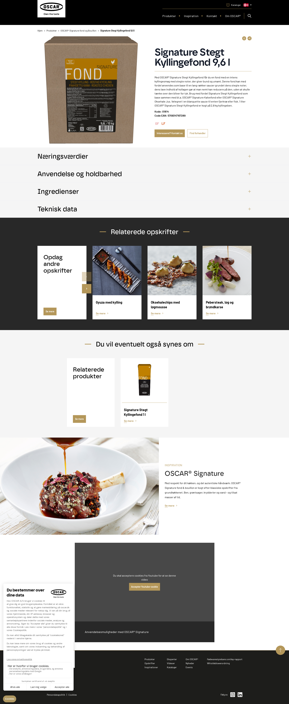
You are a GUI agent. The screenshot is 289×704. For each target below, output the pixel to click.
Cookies (72, 694)
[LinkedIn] (240, 694)
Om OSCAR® (192, 659)
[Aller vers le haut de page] (280, 650)
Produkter (149, 659)
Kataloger (172, 667)
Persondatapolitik (56, 694)
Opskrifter (149, 663)
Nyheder (190, 663)
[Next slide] (86, 288)
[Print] (244, 38)
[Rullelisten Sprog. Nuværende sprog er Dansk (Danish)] (248, 5)
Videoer (171, 663)
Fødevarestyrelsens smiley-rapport (224, 659)
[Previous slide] (86, 276)
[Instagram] (232, 694)
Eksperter (172, 659)
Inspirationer (151, 667)
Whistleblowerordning (218, 663)
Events (189, 667)
